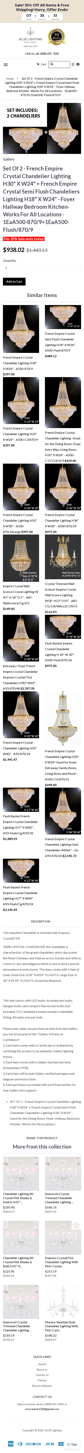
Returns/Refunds (42, 1385)
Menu (6, 64)
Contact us (42, 1374)
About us (42, 1369)
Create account (78, 64)
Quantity (9, 260)
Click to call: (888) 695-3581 (42, 53)
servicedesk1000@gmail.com (42, 1409)
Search (42, 1364)
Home (10, 78)
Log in (72, 64)
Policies (42, 1380)
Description (40, 921)
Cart (43, 64)
